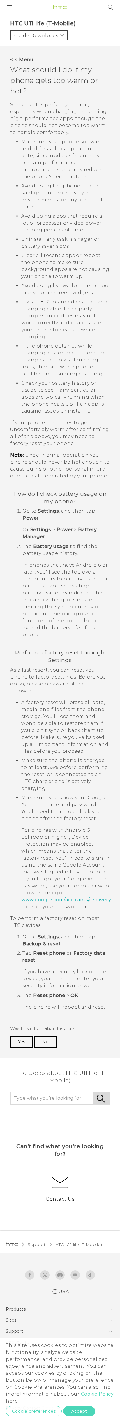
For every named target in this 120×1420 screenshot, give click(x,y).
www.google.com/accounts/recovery (66, 899)
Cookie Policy (97, 1394)
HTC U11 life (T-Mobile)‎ (78, 1244)
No (45, 1041)
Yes (21, 1041)
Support (37, 1244)
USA (64, 1291)
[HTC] (60, 6)
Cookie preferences (34, 1411)
